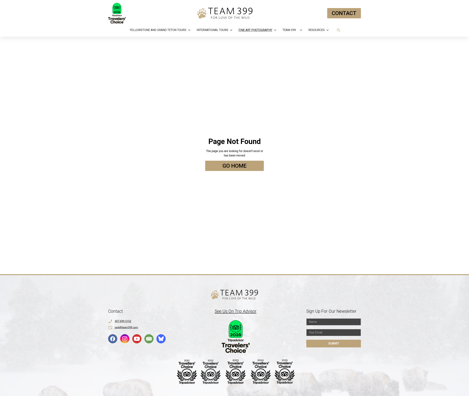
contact (344, 13)
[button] (160, 30)
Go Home (234, 166)
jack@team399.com (126, 327)
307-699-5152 (123, 321)
